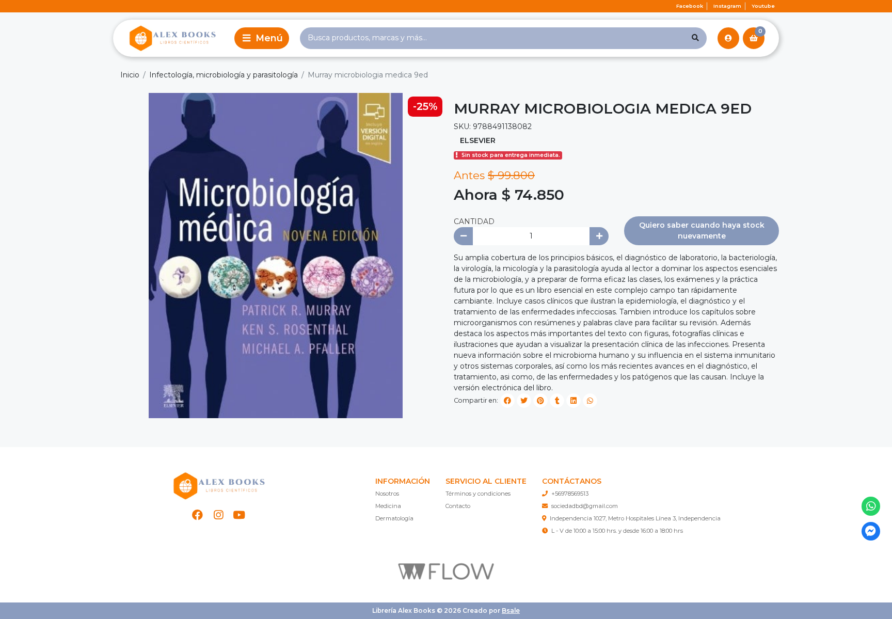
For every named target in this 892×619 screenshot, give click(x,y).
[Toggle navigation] (261, 38)
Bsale (511, 610)
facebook (689, 6)
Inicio (129, 75)
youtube (763, 6)
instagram (727, 6)
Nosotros (387, 493)
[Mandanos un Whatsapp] (871, 506)
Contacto (457, 506)
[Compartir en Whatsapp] (590, 400)
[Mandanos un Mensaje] (871, 531)
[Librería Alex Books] (172, 38)
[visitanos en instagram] (218, 515)
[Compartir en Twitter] (524, 400)
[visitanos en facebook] (197, 515)
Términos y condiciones (478, 493)
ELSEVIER (478, 140)
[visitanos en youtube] (239, 515)
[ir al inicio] (218, 485)
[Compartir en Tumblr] (557, 400)
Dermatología (394, 518)
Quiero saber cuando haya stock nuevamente (701, 230)
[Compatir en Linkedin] (573, 400)
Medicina (388, 506)
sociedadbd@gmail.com (584, 506)
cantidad (474, 221)
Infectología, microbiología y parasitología (223, 75)
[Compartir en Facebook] (507, 400)
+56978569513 (569, 493)
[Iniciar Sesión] (728, 38)
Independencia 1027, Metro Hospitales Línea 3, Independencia (635, 518)
